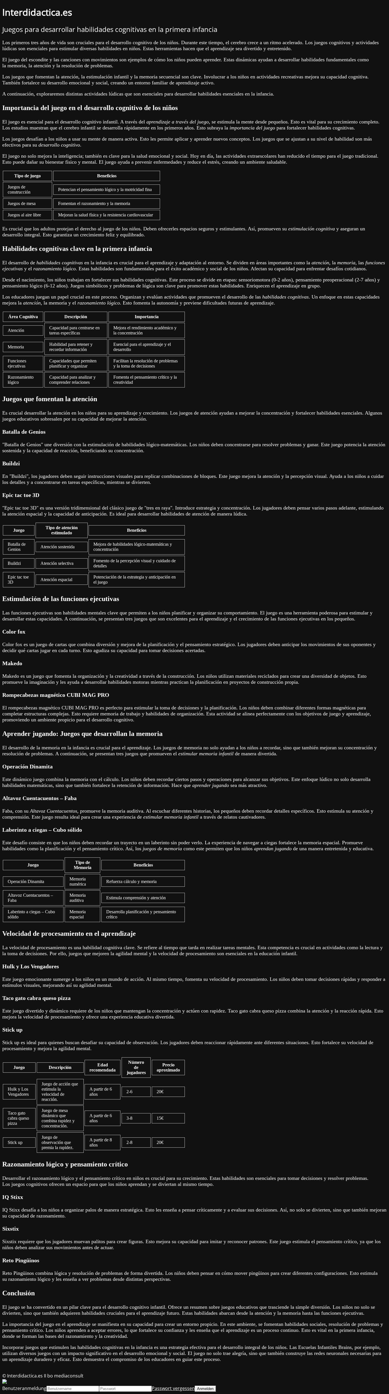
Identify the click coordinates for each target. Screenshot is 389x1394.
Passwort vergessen (173, 1388)
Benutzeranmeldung (24, 1388)
